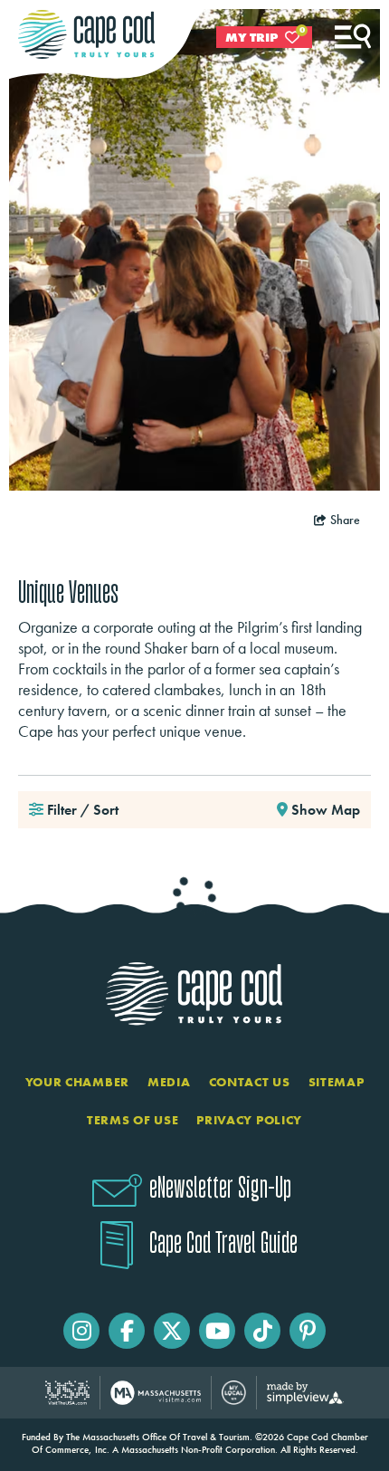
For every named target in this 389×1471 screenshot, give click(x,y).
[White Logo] (194, 993)
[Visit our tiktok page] (262, 1331)
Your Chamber (77, 1082)
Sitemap (336, 1082)
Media (169, 1082)
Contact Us (249, 1082)
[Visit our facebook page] (127, 1331)
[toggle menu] (352, 36)
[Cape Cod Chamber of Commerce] (86, 34)
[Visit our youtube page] (217, 1331)
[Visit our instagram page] (81, 1331)
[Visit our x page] (172, 1331)
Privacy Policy (249, 1120)
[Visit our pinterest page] (307, 1331)
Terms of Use (132, 1120)
